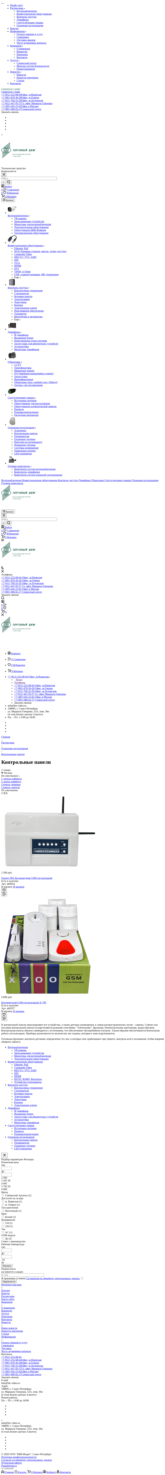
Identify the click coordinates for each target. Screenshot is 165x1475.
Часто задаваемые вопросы (31, 42)
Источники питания (25, 1128)
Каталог (5, 1290)
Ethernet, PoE (21, 1064)
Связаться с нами (10, 88)
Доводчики (20, 1099)
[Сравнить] (4, 894)
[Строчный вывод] (4, 793)
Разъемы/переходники (26, 1134)
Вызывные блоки (23, 1113)
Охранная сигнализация (30, 25)
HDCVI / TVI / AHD (25, 1070)
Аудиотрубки (21, 1119)
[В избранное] (4, 890)
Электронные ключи (25, 1105)
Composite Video (23, 1067)
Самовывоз (23, 37)
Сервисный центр (26, 63)
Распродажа (7, 1296)
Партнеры (22, 54)
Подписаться (9, 1281)
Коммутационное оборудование (34, 14)
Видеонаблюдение (27, 11)
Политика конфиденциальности (19, 1457)
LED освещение (23, 1148)
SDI (16, 1073)
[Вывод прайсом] (6, 793)
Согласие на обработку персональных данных (26, 1460)
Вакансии (22, 51)
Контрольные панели (26, 1140)
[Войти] (2, 602)
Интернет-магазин (11, 1284)
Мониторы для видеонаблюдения (32, 1056)
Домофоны (23, 19)
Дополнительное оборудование (31, 1058)
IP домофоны (21, 1111)
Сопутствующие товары (30, 22)
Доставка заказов (26, 40)
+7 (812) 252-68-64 (21, 94)
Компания (6, 1302)
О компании (23, 48)
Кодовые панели (23, 1093)
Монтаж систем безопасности (33, 66)
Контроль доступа (26, 16)
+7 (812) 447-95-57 (26, 103)
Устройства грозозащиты (28, 1082)
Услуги (5, 1313)
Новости (21, 74)
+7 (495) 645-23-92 (20, 106)
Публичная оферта (11, 1462)
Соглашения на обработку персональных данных (53, 1278)
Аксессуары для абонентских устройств (36, 1116)
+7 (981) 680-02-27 (21, 109)
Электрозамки (22, 1096)
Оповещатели (21, 1142)
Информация (8, 1336)
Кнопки (18, 1102)
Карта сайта (7, 1299)
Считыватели (21, 1090)
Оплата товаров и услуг (30, 34)
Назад (18, 679)
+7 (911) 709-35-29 (22, 100)
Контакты (22, 57)
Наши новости (9, 1328)
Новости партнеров (27, 77)
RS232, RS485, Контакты (28, 1079)
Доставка (6, 1348)
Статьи (20, 80)
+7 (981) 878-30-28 (20, 97)
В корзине (18, 886)
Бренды (5, 1293)
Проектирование (26, 69)
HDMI (17, 1076)
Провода (19, 1131)
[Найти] (8, 182)
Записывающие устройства (29, 1053)
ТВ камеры (20, 1050)
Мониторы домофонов (26, 1122)
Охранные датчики (24, 1145)
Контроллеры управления (28, 1087)
